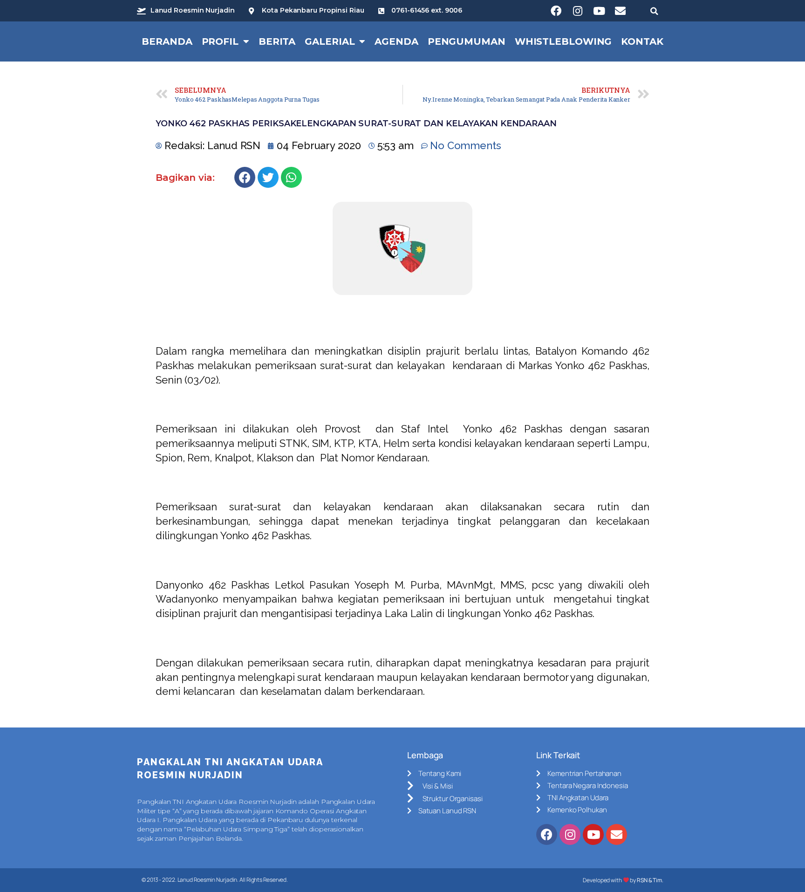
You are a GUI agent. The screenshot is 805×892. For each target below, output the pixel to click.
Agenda (396, 41)
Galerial (330, 41)
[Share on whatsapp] (291, 177)
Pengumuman (466, 41)
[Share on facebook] (244, 177)
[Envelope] (620, 10)
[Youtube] (599, 10)
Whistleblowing (563, 41)
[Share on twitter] (268, 177)
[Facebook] (556, 10)
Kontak (642, 41)
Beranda (167, 41)
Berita (277, 41)
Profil (220, 41)
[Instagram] (577, 10)
